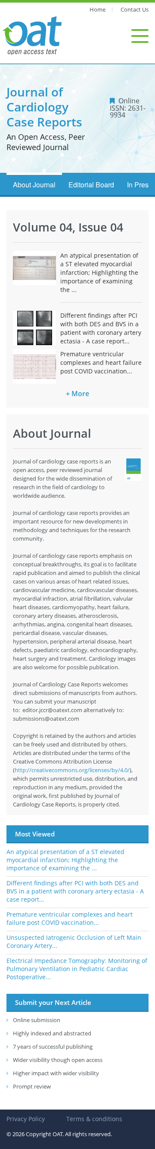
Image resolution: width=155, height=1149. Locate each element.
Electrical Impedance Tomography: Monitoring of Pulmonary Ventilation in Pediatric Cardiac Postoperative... (76, 968)
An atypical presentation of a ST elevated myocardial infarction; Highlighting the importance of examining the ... (99, 272)
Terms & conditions (94, 1119)
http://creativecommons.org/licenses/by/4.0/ (72, 770)
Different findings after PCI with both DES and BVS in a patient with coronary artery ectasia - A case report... (100, 328)
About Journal (34, 184)
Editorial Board (91, 184)
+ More (77, 393)
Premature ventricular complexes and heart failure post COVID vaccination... (101, 362)
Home (97, 9)
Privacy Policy (25, 1119)
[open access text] (32, 34)
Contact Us (135, 9)
